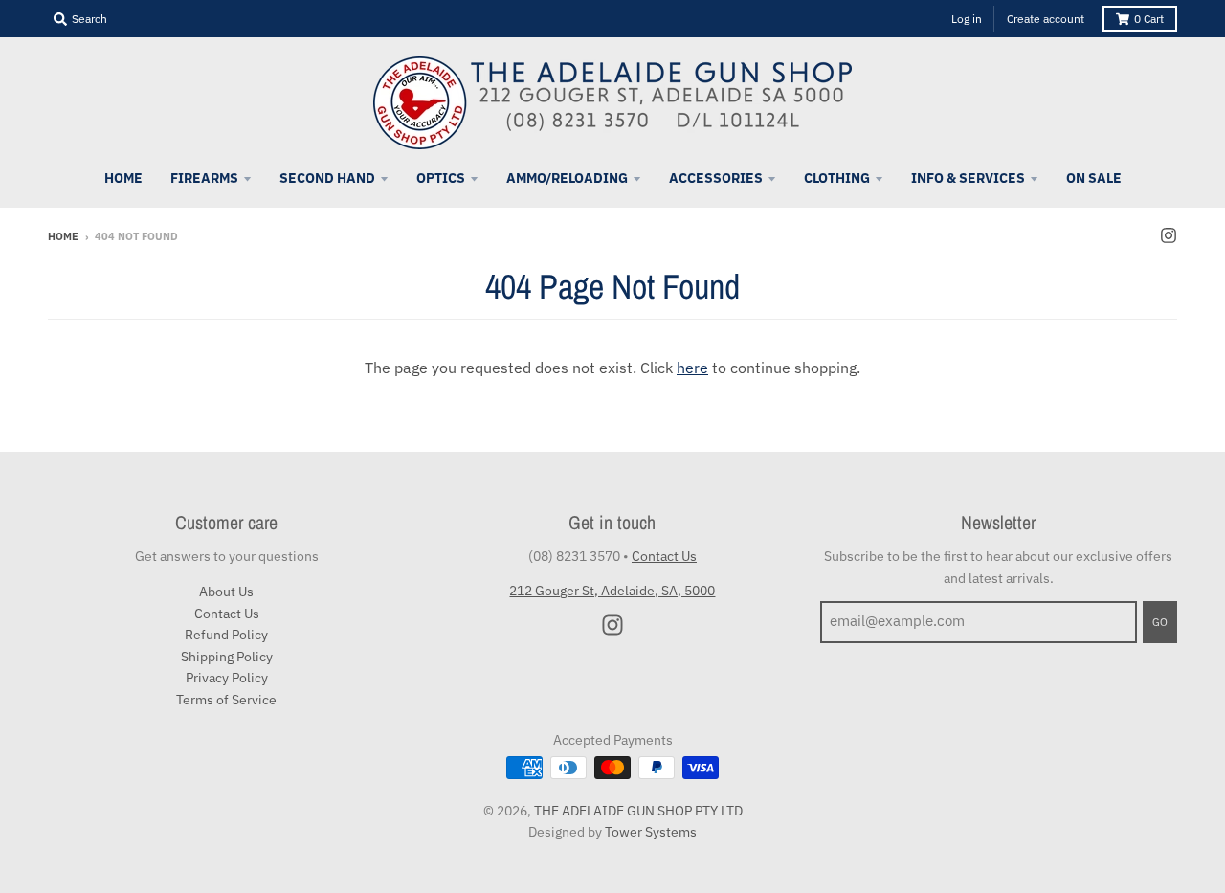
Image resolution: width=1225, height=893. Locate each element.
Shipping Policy (227, 656)
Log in (966, 18)
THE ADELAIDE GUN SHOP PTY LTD (638, 810)
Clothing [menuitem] (837, 178)
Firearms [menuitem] (204, 178)
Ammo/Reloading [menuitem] (567, 178)
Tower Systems (651, 831)
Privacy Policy (227, 677)
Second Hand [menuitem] (327, 178)
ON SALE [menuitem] (1094, 178)
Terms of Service (226, 699)
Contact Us (226, 613)
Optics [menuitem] (440, 178)
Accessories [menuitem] (716, 178)
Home (63, 236)
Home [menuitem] (123, 178)
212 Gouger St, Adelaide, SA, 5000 (612, 590)
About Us (226, 591)
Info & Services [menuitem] (968, 178)
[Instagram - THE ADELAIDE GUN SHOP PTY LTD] (1168, 235)
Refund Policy (226, 634)
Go (1160, 622)
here (692, 367)
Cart (1149, 18)
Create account (1045, 18)
